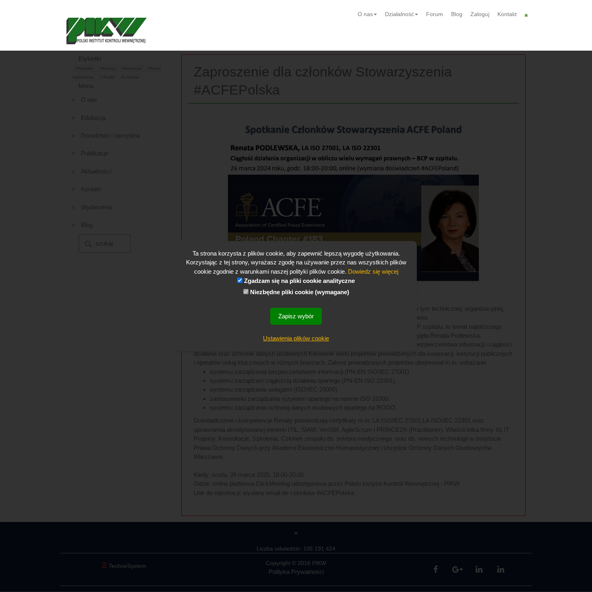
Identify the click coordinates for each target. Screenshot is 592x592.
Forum (434, 14)
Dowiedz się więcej (373, 271)
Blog (456, 14)
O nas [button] (365, 14)
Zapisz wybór (296, 316)
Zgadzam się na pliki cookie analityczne (298, 280)
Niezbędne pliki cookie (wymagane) (298, 292)
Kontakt (507, 14)
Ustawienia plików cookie (296, 338)
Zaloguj (479, 14)
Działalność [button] (399, 14)
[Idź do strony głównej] (106, 31)
